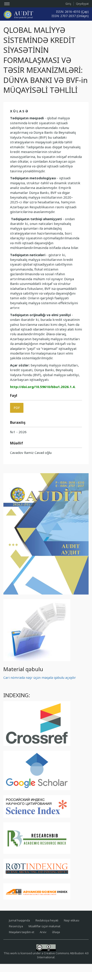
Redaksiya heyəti (47, 920)
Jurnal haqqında (19, 920)
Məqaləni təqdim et (21, 932)
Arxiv (43, 932)
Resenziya (16, 926)
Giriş (68, 4)
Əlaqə (56, 932)
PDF (17, 408)
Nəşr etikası (71, 920)
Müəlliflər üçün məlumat (44, 926)
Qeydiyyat (82, 4)
